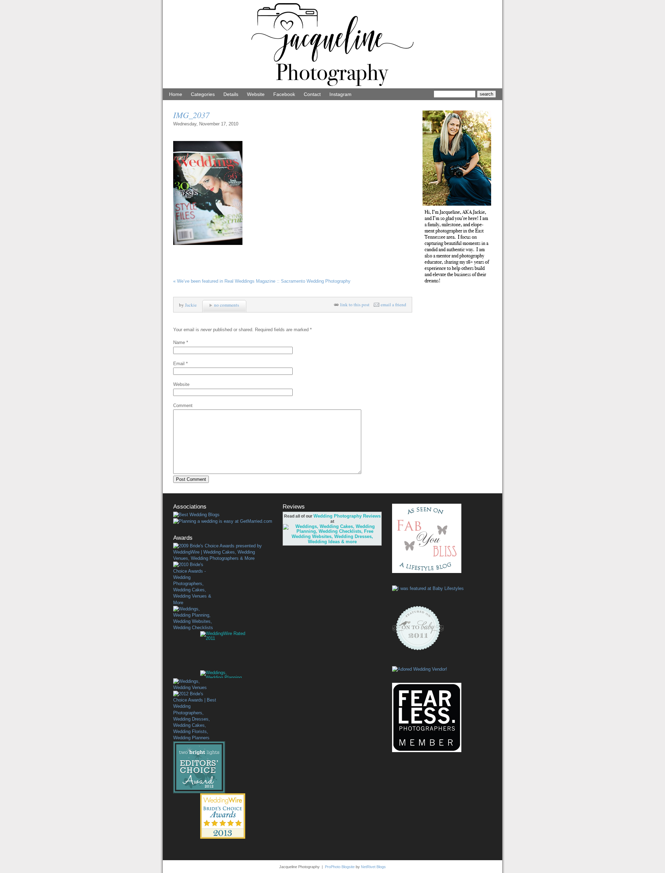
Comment (183, 405)
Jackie (191, 305)
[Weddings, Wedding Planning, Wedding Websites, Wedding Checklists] (194, 618)
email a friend (393, 304)
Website (256, 94)
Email (179, 363)
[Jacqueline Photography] (332, 86)
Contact (312, 94)
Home (175, 94)
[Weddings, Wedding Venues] (194, 684)
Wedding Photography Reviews (347, 516)
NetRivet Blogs (373, 867)
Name (179, 342)
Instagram (340, 94)
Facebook (284, 94)
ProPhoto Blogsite (340, 867)
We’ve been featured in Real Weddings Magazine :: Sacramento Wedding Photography (262, 281)
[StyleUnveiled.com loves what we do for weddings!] (419, 669)
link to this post (355, 304)
